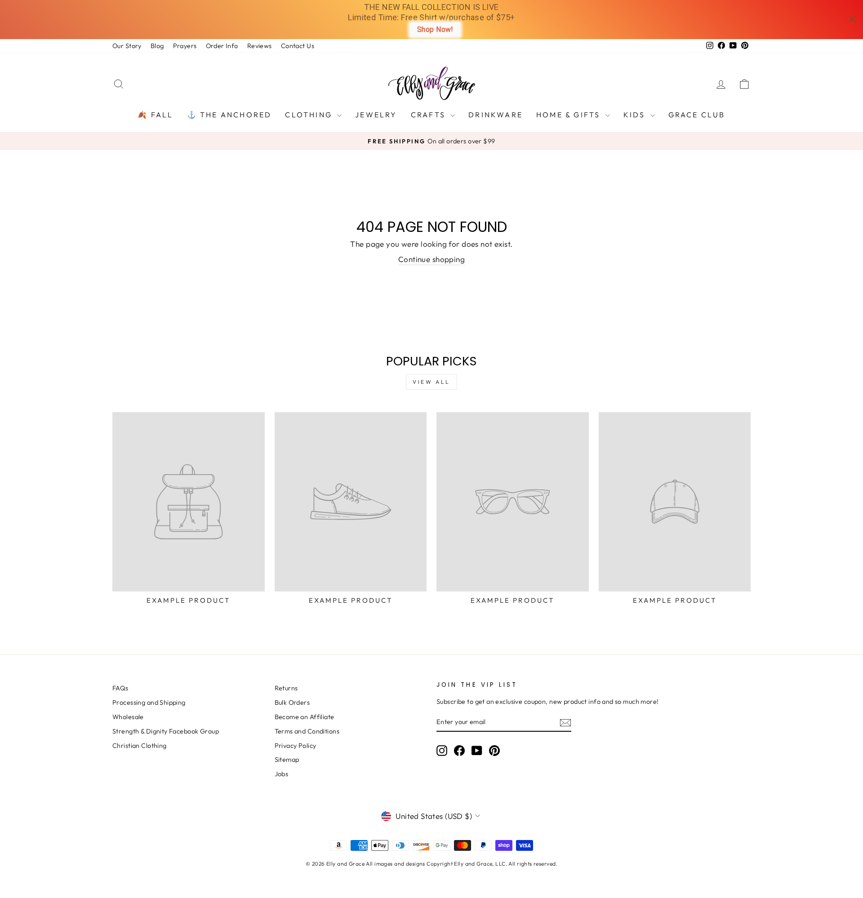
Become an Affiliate (304, 717)
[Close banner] (852, 19)
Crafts (429, 114)
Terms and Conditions (307, 731)
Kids (635, 114)
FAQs (120, 688)
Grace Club (696, 114)
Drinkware (495, 114)
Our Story (127, 46)
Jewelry (376, 114)
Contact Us (297, 46)
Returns (286, 688)
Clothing (310, 114)
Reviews (259, 46)
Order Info (222, 46)
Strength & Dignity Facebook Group (165, 731)
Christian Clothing (139, 746)
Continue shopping (431, 259)
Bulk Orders (292, 702)
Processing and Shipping (149, 702)
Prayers (185, 46)
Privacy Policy (295, 746)
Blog (157, 46)
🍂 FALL (155, 114)
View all (431, 381)
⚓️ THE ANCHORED (229, 114)
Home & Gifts (569, 114)
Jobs (282, 774)
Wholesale (128, 717)
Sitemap (287, 760)
